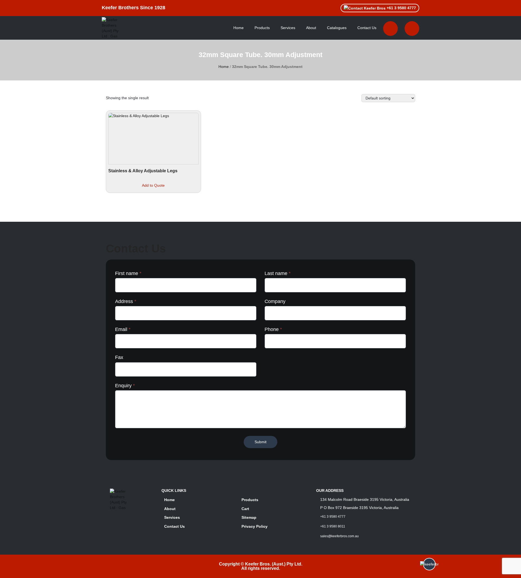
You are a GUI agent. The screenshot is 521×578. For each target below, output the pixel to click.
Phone (273, 329)
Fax (119, 357)
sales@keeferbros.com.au (339, 536)
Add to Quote (153, 185)
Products (262, 28)
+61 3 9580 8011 (332, 526)
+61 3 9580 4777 (401, 8)
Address (125, 301)
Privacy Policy (255, 526)
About (311, 28)
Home (238, 28)
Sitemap (249, 517)
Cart (245, 509)
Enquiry (125, 385)
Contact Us (366, 28)
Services (288, 28)
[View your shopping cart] (390, 28)
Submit (260, 442)
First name (128, 273)
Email (123, 329)
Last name (278, 273)
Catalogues (337, 28)
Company (275, 301)
